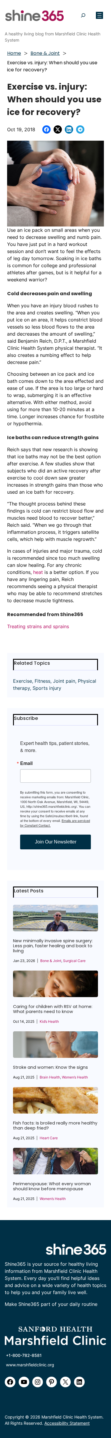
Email (26, 763)
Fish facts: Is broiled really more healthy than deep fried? (55, 1126)
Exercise (22, 681)
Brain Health (50, 1077)
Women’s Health (75, 1077)
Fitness (42, 681)
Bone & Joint (45, 53)
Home (14, 53)
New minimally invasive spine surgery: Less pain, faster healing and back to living (53, 945)
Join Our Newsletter (55, 841)
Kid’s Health (49, 1021)
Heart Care (49, 1138)
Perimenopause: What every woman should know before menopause (52, 1186)
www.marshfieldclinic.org (30, 1364)
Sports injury (47, 688)
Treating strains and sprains (38, 626)
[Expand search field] (83, 15)
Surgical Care (74, 960)
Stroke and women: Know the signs (50, 1067)
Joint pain (64, 681)
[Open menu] (99, 15)
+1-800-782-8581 (24, 1355)
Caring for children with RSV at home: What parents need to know (52, 1009)
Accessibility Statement (67, 1423)
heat (38, 572)
